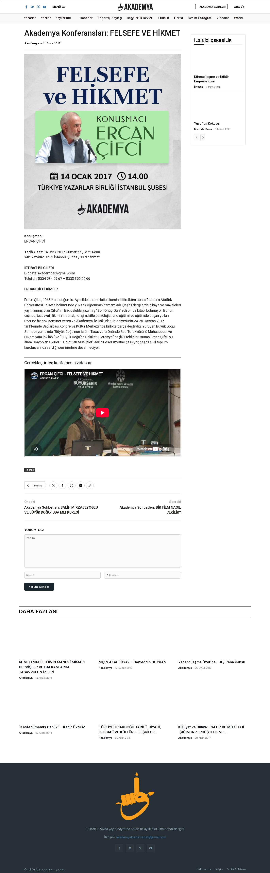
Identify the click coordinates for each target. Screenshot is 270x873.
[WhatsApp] (72, 485)
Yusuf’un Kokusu (206, 123)
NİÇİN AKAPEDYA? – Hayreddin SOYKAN (132, 662)
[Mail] (32, 7)
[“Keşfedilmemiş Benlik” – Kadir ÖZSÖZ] (55, 704)
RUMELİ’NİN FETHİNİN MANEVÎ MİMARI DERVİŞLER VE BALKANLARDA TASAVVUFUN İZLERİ (52, 667)
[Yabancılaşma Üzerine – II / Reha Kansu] (214, 639)
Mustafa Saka (203, 129)
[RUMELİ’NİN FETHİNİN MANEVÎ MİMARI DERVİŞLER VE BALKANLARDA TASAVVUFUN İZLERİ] (55, 639)
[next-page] (202, 137)
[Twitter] (38, 7)
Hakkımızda (204, 869)
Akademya (32, 43)
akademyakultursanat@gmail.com (141, 837)
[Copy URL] (90, 485)
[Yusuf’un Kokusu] (218, 108)
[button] (239, 6)
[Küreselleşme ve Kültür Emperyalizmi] (218, 61)
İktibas (198, 86)
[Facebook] (26, 7)
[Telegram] (81, 485)
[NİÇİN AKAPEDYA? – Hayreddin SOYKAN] (135, 639)
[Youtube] (44, 7)
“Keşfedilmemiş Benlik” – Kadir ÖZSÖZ (52, 727)
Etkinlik (30, 469)
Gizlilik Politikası (236, 869)
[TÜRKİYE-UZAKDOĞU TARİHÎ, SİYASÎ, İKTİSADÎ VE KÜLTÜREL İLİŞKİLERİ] (135, 704)
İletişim (219, 869)
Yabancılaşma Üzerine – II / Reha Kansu (211, 662)
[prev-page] (196, 137)
